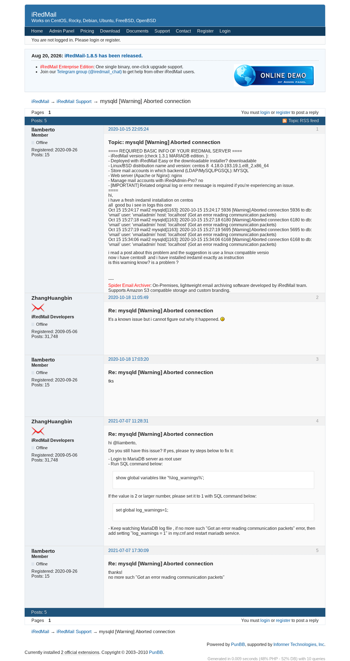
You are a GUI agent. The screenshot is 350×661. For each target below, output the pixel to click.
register (283, 112)
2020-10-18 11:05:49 (128, 297)
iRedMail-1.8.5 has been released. (104, 55)
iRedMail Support (74, 101)
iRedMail (43, 14)
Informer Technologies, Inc (298, 644)
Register (205, 31)
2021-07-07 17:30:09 (128, 550)
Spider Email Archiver (129, 285)
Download (110, 31)
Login (225, 31)
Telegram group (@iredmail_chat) (89, 71)
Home (37, 31)
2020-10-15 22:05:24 (128, 129)
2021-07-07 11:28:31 (128, 421)
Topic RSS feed (303, 120)
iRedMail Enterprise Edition (67, 66)
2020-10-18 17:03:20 (128, 359)
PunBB (238, 644)
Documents (137, 31)
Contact (183, 31)
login (265, 112)
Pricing (87, 31)
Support (162, 31)
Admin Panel (61, 31)
